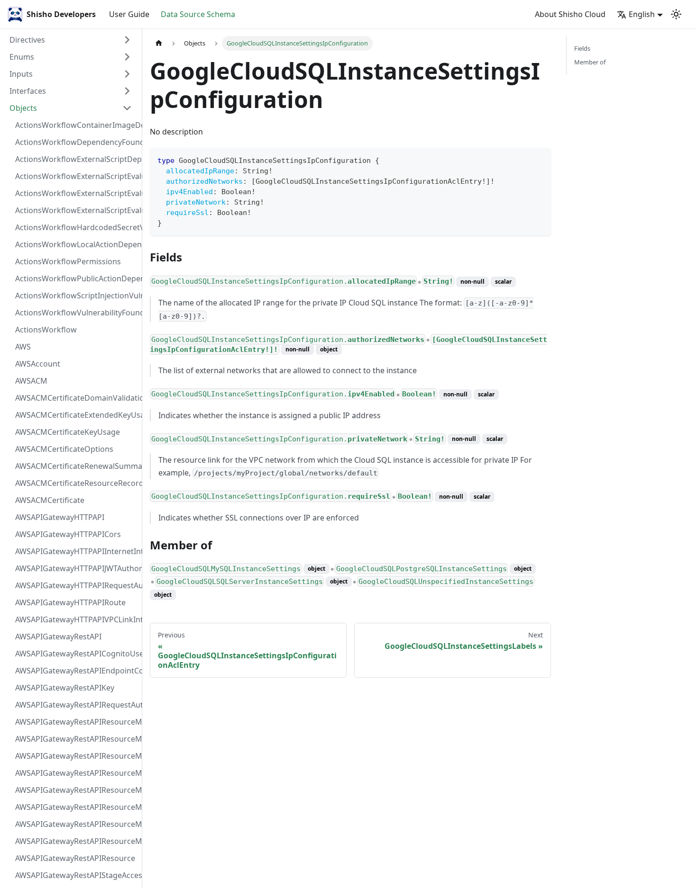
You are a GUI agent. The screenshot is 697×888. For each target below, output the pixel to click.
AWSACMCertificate (49, 500)
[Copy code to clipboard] (539, 159)
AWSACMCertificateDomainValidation (76, 398)
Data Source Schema (198, 14)
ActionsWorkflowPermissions (68, 261)
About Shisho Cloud (570, 14)
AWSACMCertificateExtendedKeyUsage (76, 415)
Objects (23, 108)
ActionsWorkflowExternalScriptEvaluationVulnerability (76, 210)
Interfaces (27, 91)
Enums (21, 57)
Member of (589, 62)
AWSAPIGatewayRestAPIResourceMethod (76, 841)
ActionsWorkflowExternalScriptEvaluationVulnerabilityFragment (76, 176)
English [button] (642, 14)
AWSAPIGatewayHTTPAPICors (68, 534)
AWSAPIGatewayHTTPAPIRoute (70, 602)
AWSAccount (37, 364)
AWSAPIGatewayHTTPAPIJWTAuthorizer (76, 568)
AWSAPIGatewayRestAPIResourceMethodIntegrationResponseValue (76, 739)
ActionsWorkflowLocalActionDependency (76, 244)
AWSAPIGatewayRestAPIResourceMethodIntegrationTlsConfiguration (76, 773)
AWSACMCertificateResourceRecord (76, 483)
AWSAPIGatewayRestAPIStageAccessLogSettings (76, 875)
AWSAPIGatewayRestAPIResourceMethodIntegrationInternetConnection (76, 722)
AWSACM (31, 381)
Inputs (21, 74)
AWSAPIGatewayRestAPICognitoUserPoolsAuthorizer (76, 653)
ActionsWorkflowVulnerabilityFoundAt (76, 312)
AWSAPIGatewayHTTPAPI (59, 517)
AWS (23, 346)
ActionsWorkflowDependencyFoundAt (76, 142)
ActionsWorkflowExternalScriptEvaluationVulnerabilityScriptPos (76, 193)
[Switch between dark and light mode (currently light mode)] (676, 14)
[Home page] (159, 43)
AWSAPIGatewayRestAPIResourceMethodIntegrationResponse (76, 756)
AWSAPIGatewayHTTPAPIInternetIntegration (76, 551)
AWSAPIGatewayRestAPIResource (75, 858)
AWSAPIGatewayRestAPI (58, 636)
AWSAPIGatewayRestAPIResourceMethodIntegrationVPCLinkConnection (76, 790)
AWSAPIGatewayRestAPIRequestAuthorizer (76, 705)
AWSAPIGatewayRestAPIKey (64, 687)
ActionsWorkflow (46, 329)
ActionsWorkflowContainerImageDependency (76, 125)
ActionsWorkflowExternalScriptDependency (76, 159)
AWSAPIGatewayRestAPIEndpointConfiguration (76, 670)
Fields (582, 48)
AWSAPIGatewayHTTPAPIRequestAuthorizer (76, 585)
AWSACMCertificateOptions (64, 449)
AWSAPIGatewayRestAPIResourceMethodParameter (76, 807)
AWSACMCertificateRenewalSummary (76, 466)
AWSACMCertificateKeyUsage (67, 432)
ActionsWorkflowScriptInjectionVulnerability (76, 295)
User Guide (129, 14)
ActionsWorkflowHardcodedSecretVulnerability (76, 227)
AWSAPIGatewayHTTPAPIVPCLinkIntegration (76, 619)
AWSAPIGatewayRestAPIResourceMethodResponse (76, 824)
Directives (27, 40)
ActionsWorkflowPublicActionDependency (76, 278)
